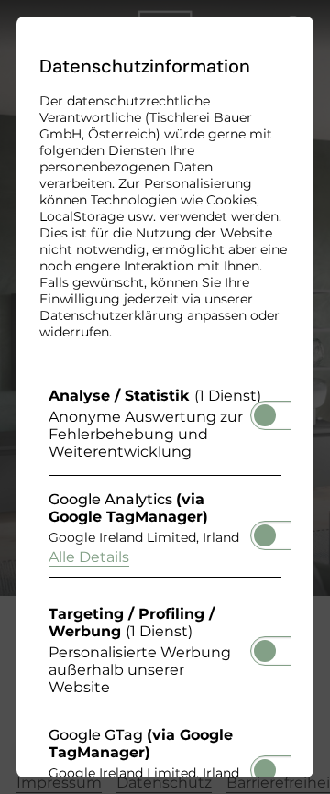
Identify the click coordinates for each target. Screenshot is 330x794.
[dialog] (165, 397)
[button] (265, 415)
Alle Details (89, 557)
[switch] (264, 410)
